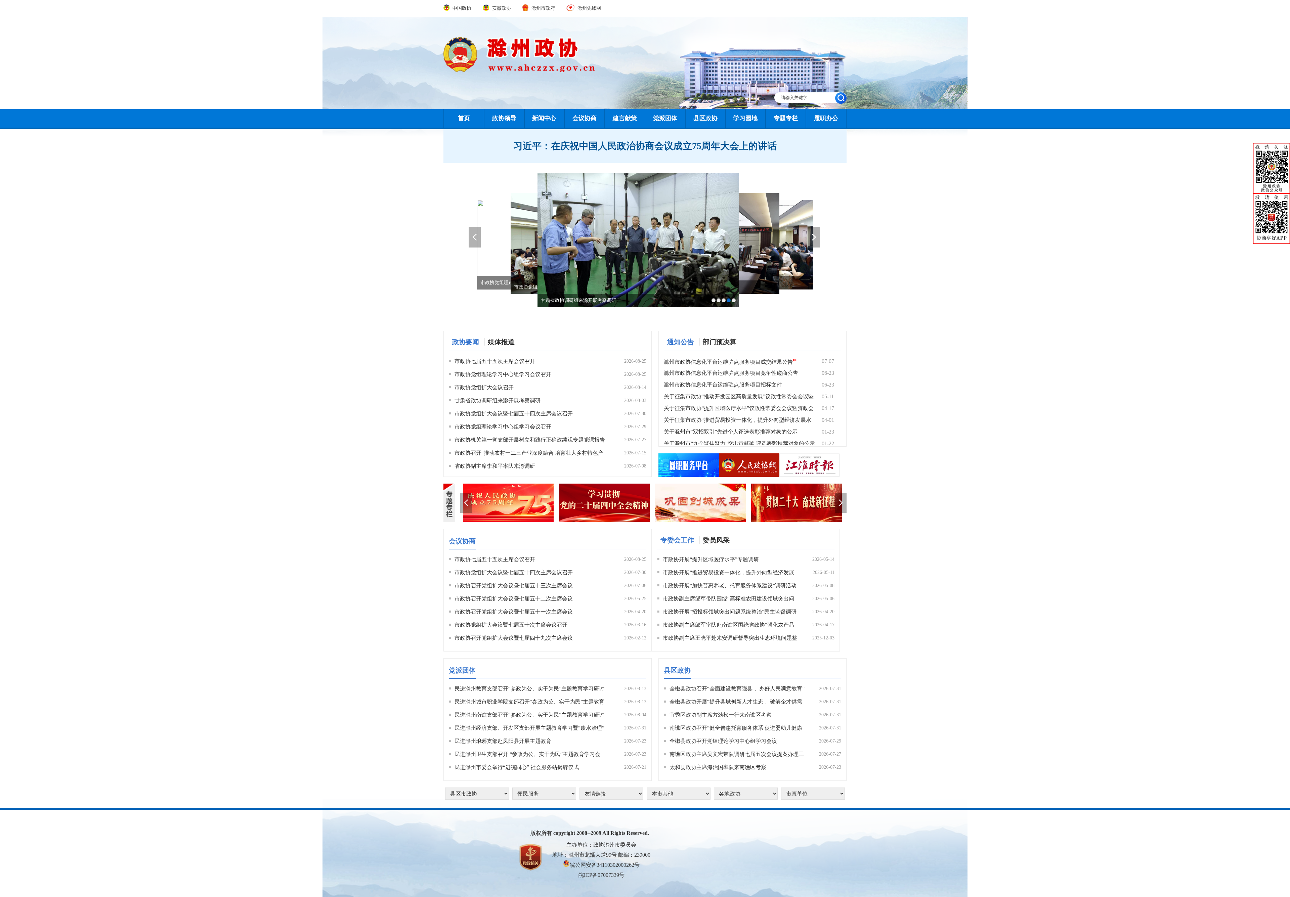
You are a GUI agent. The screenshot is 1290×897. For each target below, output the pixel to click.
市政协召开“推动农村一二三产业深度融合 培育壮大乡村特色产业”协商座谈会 (529, 454)
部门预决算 (719, 342)
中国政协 (462, 8)
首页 (464, 118)
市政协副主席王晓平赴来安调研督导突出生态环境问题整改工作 (730, 639)
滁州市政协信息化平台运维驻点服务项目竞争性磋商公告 (731, 373)
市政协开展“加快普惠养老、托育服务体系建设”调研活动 (730, 585)
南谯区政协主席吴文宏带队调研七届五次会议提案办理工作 (737, 755)
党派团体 (665, 118)
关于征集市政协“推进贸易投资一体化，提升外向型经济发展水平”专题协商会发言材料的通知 (737, 421)
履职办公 (826, 118)
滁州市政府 (543, 8)
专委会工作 (677, 540)
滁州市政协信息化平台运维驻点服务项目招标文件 (723, 385)
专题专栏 (786, 118)
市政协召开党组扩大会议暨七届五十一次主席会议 (514, 612)
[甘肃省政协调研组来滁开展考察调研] (638, 175)
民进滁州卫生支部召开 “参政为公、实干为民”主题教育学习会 (527, 754)
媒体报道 (501, 342)
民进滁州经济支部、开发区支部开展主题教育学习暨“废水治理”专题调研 (529, 729)
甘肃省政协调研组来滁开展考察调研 (498, 400)
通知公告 (680, 342)
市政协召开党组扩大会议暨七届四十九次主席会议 (514, 638)
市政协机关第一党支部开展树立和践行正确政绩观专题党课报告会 (530, 441)
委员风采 (716, 540)
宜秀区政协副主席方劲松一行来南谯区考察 (721, 715)
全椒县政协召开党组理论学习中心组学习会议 (723, 741)
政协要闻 (465, 342)
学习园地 (745, 118)
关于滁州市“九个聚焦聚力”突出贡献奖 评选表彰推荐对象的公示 (739, 443)
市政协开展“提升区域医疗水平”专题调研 (711, 559)
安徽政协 (501, 8)
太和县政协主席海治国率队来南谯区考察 (718, 767)
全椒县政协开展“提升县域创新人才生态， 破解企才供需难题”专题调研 (736, 703)
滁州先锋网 (588, 8)
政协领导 (504, 118)
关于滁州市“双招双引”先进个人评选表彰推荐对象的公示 (731, 432)
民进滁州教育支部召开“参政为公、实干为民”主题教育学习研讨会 (529, 690)
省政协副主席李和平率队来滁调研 (495, 466)
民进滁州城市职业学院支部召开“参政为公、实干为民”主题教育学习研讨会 (529, 703)
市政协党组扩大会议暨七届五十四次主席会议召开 (514, 413)
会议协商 (584, 118)
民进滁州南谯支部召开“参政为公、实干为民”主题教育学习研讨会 (529, 716)
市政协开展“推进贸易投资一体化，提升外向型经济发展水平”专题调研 (728, 574)
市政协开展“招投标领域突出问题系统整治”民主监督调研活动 (730, 613)
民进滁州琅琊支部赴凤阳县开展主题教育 (503, 741)
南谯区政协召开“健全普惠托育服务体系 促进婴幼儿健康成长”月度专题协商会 (736, 729)
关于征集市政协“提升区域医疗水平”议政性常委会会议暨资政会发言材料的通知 (739, 409)
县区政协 (705, 118)
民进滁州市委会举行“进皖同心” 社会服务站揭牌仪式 (517, 767)
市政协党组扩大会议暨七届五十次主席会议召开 (511, 625)
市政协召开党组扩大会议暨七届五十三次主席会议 (514, 585)
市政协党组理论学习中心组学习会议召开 (503, 374)
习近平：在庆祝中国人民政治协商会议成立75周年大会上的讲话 (645, 146)
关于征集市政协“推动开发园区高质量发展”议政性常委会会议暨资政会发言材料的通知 (739, 398)
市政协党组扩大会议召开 (484, 387)
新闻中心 (544, 118)
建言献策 (625, 118)
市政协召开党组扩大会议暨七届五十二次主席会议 (514, 598)
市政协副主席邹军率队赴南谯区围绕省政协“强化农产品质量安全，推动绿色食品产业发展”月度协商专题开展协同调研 (728, 626)
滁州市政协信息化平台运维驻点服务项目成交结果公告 (730, 361)
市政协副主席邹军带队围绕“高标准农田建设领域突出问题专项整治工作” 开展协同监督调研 (728, 600)
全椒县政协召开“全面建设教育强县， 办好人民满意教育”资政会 (737, 690)
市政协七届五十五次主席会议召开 (495, 361)
